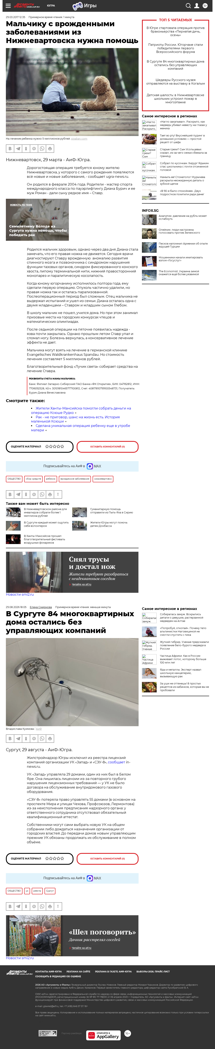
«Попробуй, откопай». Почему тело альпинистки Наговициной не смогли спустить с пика (183, 631)
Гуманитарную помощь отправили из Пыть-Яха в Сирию (111, 510)
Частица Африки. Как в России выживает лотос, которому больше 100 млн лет (183, 659)
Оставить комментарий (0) (107, 446)
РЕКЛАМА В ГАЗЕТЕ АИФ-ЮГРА (113, 971)
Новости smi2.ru (20, 594)
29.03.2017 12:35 (15, 17)
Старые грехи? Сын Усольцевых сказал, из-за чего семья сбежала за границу (183, 153)
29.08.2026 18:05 (16, 607)
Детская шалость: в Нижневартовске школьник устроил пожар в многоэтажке (175, 98)
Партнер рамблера (71, 1033)
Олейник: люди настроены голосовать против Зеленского (179, 231)
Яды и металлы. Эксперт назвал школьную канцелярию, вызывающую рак (180, 673)
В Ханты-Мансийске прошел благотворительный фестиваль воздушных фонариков (44, 539)
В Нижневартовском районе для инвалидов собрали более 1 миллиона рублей (45, 512)
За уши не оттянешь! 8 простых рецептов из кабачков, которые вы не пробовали (184, 687)
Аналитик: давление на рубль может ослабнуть (183, 217)
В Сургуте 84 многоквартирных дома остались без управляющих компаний (175, 65)
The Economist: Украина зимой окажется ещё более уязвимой (179, 273)
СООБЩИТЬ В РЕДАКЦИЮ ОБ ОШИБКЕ (58, 976)
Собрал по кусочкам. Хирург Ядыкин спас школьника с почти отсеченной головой (184, 166)
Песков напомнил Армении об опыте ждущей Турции (183, 245)
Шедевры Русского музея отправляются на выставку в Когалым (175, 81)
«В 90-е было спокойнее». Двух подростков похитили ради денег (182, 192)
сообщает (116, 762)
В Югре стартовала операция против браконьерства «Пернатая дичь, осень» (176, 31)
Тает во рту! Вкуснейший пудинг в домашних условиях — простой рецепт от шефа (182, 139)
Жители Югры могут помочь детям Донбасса (108, 524)
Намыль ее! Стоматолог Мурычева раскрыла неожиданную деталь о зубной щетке (182, 180)
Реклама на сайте (78, 971)
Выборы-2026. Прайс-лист (153, 971)
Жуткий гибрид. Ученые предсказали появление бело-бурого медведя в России (184, 645)
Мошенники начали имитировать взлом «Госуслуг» (181, 259)
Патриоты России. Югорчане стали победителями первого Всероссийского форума (175, 48)
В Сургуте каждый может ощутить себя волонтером (46, 524)
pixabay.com (79, 138)
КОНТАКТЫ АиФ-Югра (48, 971)
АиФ (39, 728)
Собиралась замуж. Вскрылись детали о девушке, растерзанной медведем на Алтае (181, 618)
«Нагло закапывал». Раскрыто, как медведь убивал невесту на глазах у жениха (183, 125)
